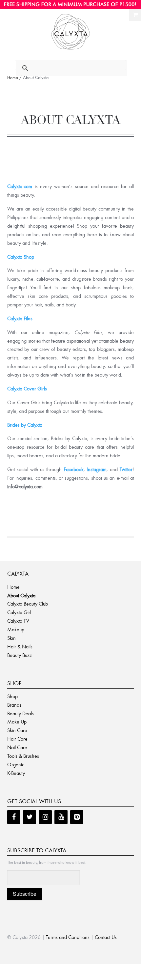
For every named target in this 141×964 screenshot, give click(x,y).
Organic (15, 764)
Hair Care (17, 739)
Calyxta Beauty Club (27, 604)
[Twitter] (29, 817)
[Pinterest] (76, 817)
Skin (11, 638)
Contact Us (106, 937)
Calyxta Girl (19, 612)
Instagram (97, 469)
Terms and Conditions (68, 937)
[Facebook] (13, 817)
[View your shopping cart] (135, 15)
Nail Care (17, 747)
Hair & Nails (19, 646)
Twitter (126, 469)
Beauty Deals (20, 713)
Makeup (15, 629)
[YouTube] (61, 817)
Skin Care (17, 730)
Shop (12, 696)
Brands (14, 705)
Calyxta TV (18, 621)
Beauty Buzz (19, 655)
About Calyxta (21, 595)
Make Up (17, 722)
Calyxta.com (19, 186)
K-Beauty (16, 773)
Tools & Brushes (23, 756)
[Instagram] (45, 817)
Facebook (74, 469)
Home (12, 77)
